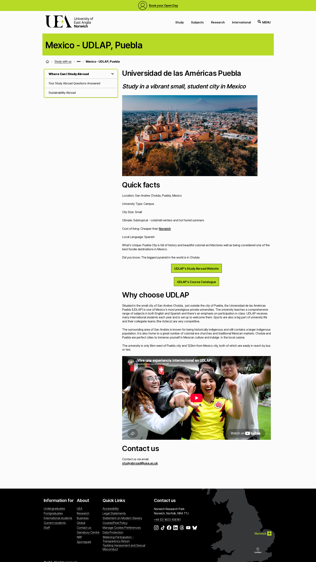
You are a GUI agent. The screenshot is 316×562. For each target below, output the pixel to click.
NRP (79, 537)
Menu (266, 22)
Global (81, 523)
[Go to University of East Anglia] (69, 22)
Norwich (165, 228)
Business (83, 518)
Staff (47, 527)
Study (179, 22)
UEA (79, 508)
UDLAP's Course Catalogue (196, 282)
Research (218, 22)
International (241, 22)
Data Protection (113, 532)
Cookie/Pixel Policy (115, 523)
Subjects (197, 22)
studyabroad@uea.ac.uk (140, 463)
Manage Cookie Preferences (122, 527)
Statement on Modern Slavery (122, 518)
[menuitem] (81, 83)
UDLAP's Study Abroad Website (196, 268)
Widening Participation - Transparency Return (118, 539)
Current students (55, 523)
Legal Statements (114, 513)
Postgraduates (53, 513)
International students (58, 518)
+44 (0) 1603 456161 (167, 519)
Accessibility (111, 508)
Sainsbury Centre (88, 532)
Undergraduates (54, 508)
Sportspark (84, 542)
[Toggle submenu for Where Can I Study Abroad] (112, 74)
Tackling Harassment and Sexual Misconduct (124, 547)
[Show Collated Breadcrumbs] (78, 61)
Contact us (84, 527)
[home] (47, 61)
